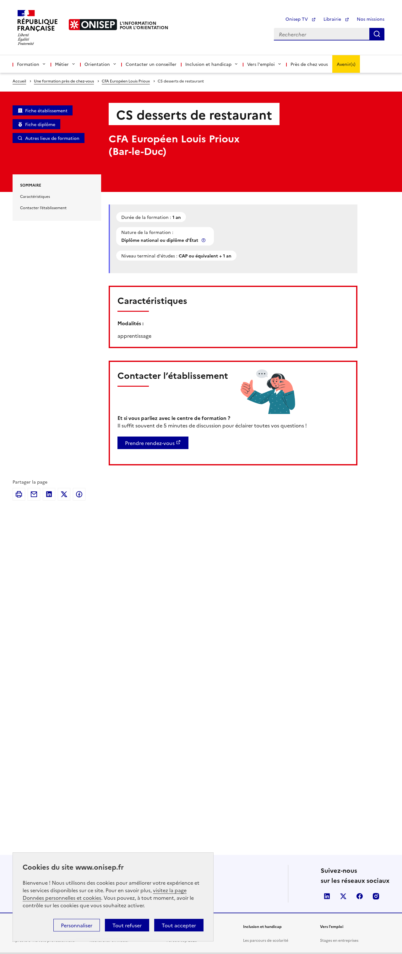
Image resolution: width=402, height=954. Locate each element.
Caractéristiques (35, 196)
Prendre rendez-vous (150, 442)
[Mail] (34, 494)
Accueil (19, 80)
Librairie (332, 19)
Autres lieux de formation (52, 138)
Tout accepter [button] (179, 925)
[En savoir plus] (204, 240)
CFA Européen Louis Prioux (126, 80)
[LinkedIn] (49, 494)
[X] (64, 494)
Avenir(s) (346, 64)
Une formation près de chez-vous (64, 80)
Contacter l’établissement (43, 207)
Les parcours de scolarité (265, 940)
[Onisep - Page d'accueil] (93, 24)
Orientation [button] (97, 64)
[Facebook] (79, 494)
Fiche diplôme (40, 124)
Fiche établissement (46, 110)
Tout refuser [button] (127, 925)
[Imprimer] (19, 494)
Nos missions (370, 19)
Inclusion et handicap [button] (208, 64)
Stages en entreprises (339, 940)
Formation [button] (28, 64)
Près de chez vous (309, 64)
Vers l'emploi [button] (261, 64)
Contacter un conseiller (151, 64)
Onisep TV (297, 19)
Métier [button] (62, 64)
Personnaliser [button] (76, 925)
